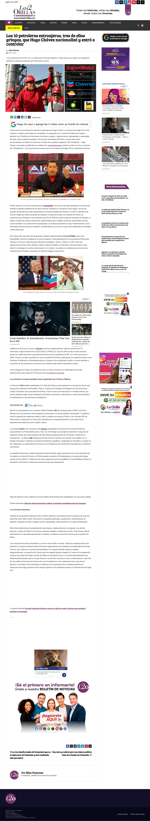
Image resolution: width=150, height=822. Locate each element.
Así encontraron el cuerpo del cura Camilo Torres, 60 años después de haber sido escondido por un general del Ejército (115, 239)
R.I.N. (26, 28)
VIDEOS (74, 23)
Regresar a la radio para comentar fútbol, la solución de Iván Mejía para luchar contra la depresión (114, 254)
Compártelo (36, 117)
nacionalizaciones (54, 145)
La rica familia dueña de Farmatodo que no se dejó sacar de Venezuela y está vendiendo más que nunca (30, 754)
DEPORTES (53, 23)
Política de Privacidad (137, 814)
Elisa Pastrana (14, 50)
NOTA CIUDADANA (115, 23)
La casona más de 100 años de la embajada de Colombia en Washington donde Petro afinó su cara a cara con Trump (115, 268)
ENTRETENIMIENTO (98, 23)
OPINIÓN (64, 23)
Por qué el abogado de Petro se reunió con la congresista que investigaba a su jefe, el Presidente (115, 198)
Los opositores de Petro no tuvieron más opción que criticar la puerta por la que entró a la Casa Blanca (115, 225)
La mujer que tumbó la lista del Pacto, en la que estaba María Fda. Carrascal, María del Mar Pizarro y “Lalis (115, 211)
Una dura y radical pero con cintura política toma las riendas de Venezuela (72, 753)
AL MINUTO (18, 23)
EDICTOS (84, 23)
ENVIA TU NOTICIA (14, 28)
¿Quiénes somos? (122, 814)
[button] (138, 25)
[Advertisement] (115, 333)
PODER (42, 23)
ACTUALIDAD (31, 23)
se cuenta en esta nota (55, 373)
